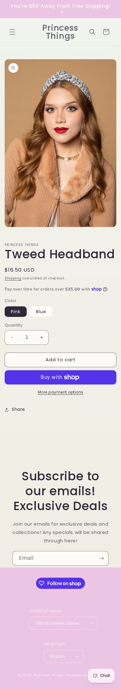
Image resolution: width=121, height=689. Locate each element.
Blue (41, 312)
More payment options (60, 392)
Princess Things (49, 675)
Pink (15, 312)
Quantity (13, 325)
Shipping (13, 278)
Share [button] (18, 409)
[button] (12, 32)
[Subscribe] (101, 558)
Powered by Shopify (85, 675)
